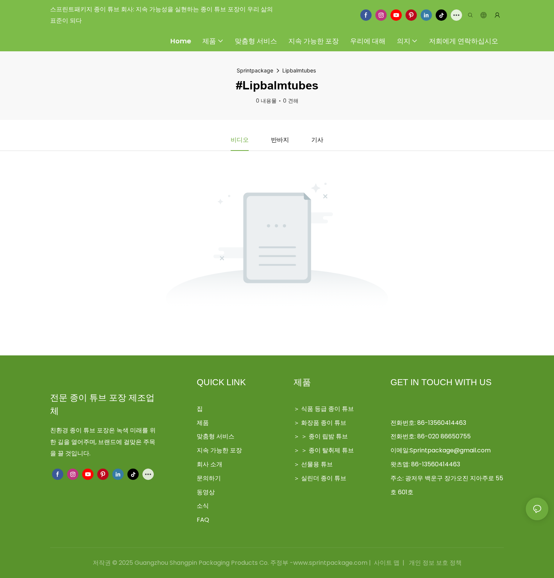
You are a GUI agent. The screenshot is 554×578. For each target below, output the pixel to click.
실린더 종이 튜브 (323, 478)
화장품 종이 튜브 (323, 422)
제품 (203, 422)
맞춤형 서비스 (215, 436)
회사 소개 (209, 464)
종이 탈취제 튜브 (331, 450)
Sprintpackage (255, 70)
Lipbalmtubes (299, 70)
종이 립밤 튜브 (328, 436)
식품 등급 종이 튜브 (327, 408)
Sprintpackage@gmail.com (450, 450)
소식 (203, 505)
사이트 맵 (386, 562)
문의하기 (209, 478)
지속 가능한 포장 (219, 450)
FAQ (203, 519)
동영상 (206, 492)
